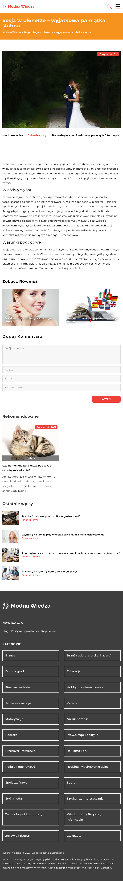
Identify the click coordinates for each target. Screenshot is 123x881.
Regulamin (48, 631)
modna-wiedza (12, 135)
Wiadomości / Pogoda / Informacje (84, 817)
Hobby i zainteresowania (85, 687)
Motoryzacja (14, 719)
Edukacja (74, 671)
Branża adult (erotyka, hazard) (89, 655)
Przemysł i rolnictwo (20, 751)
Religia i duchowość (20, 766)
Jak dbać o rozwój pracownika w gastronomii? (51, 516)
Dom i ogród (14, 671)
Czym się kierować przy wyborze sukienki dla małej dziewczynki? (63, 534)
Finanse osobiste (17, 687)
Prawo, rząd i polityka (82, 735)
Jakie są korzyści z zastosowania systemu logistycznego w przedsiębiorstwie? (71, 553)
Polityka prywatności (25, 631)
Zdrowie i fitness (17, 835)
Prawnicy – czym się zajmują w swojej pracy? (50, 571)
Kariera (72, 703)
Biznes (10, 655)
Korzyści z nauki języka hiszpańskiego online (92, 320)
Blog (5, 631)
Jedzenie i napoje (18, 703)
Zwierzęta (74, 835)
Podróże (11, 735)
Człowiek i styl (37, 135)
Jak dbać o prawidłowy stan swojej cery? (28, 320)
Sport (71, 782)
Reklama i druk (78, 751)
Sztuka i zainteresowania (85, 798)
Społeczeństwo (16, 782)
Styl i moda (13, 798)
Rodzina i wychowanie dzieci (88, 766)
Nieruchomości (78, 719)
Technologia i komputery (23, 814)
